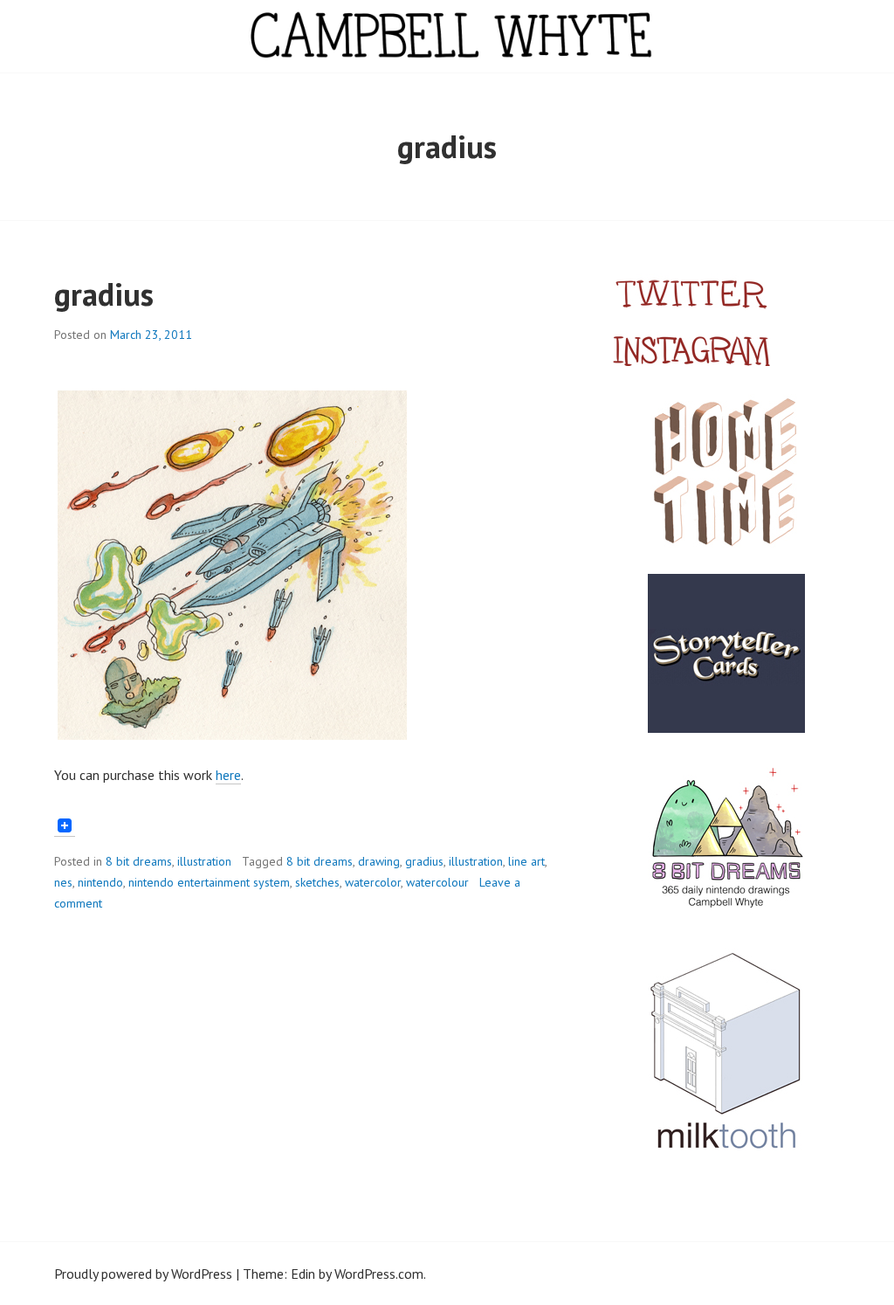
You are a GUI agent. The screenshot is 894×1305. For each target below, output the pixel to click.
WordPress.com (378, 1273)
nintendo (100, 882)
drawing (379, 861)
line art (526, 861)
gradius (104, 293)
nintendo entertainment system (209, 882)
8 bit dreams (139, 861)
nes (63, 882)
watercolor (373, 882)
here (228, 775)
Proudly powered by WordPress (143, 1273)
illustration (204, 861)
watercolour (437, 882)
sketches (317, 882)
